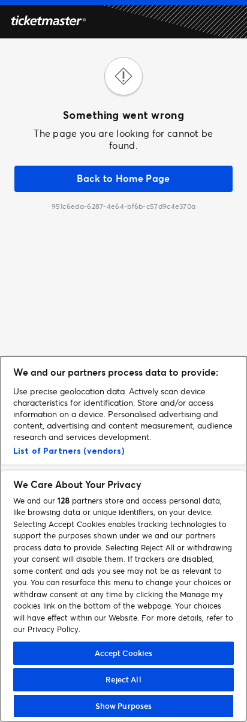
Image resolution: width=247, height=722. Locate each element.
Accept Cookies (124, 653)
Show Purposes (123, 705)
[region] (123, 538)
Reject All (123, 679)
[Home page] (48, 22)
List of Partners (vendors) (69, 450)
